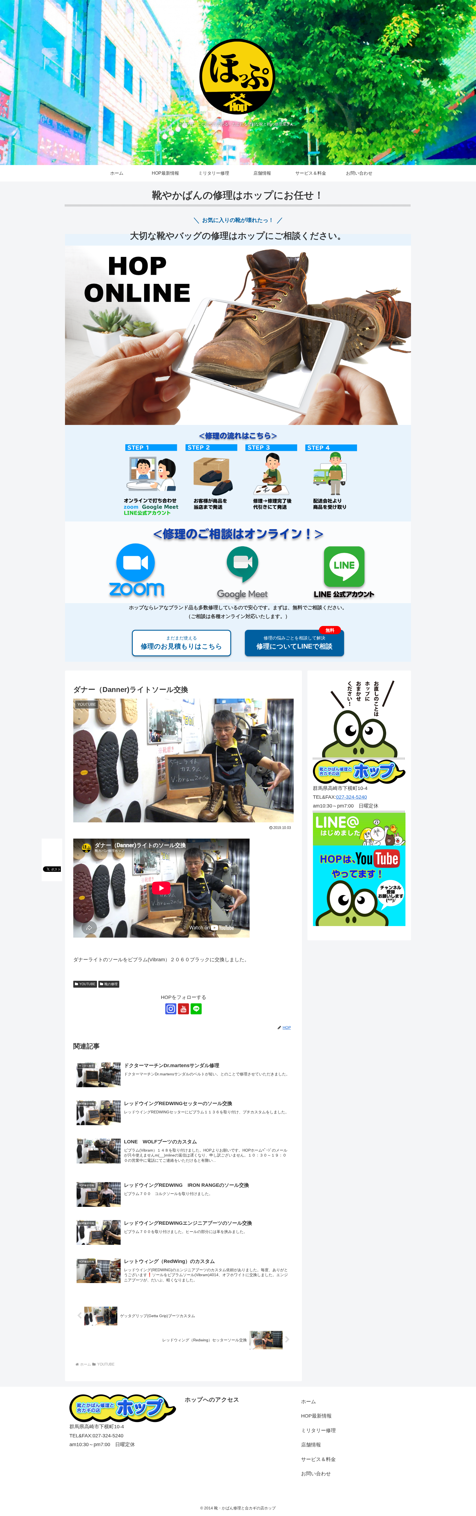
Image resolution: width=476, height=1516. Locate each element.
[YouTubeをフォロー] (183, 1008)
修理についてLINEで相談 (294, 643)
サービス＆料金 (318, 1459)
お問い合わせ (316, 1473)
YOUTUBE (87, 984)
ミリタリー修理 (318, 1430)
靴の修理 (111, 984)
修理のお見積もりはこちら (181, 643)
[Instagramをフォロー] (170, 1008)
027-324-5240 (351, 797)
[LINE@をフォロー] (196, 1008)
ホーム (308, 1401)
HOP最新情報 (316, 1416)
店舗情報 (311, 1445)
